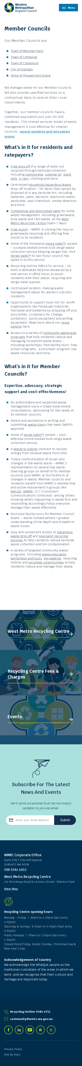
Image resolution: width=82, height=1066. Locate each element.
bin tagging (52, 558)
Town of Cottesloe (24, 57)
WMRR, (28, 491)
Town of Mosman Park (27, 51)
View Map (11, 889)
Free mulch (19, 229)
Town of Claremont (25, 63)
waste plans (37, 425)
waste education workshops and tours (38, 556)
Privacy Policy (13, 1049)
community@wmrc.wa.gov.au (31, 1019)
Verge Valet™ (34, 435)
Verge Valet (54, 244)
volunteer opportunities (46, 562)
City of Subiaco (22, 69)
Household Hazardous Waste (50, 185)
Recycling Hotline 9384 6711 (30, 1011)
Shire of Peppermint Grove (31, 76)
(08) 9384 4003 (15, 869)
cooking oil (53, 175)
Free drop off (20, 166)
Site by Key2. (12, 1054)
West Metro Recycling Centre (40, 221)
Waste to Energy (26, 449)
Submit (65, 820)
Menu (71, 7)
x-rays (24, 179)
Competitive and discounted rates (35, 211)
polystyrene (34, 175)
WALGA (16, 491)
